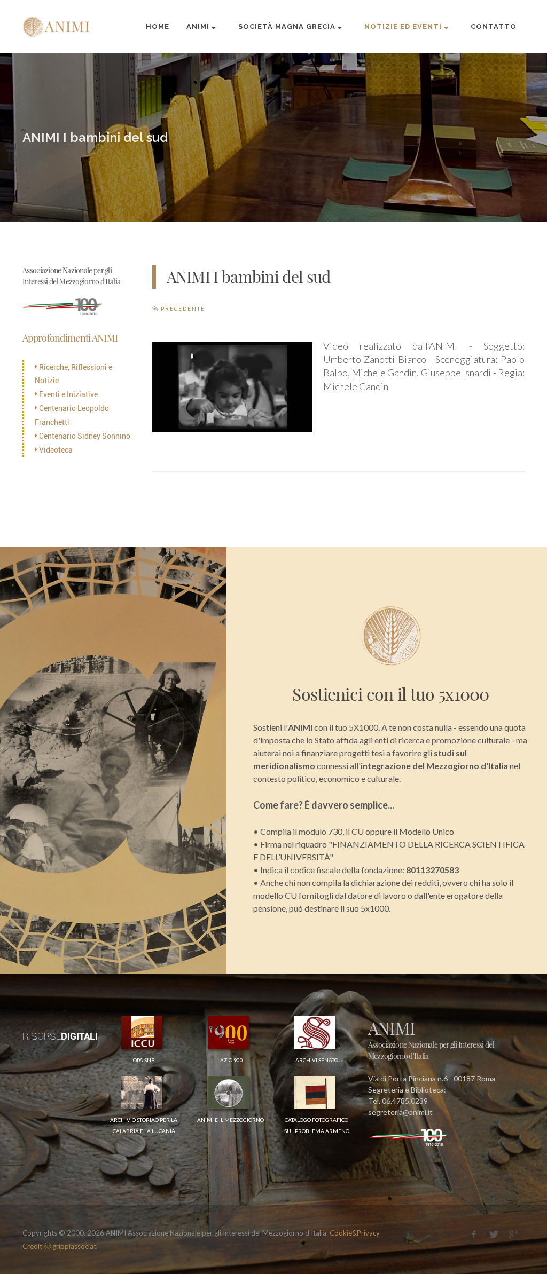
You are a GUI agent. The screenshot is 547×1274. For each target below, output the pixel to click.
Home (157, 26)
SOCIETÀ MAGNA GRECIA (286, 26)
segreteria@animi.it (400, 1112)
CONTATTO (494, 26)
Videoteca (55, 450)
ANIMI (197, 26)
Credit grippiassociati (60, 1246)
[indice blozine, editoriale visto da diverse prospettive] (100, 1246)
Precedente (182, 308)
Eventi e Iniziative (67, 394)
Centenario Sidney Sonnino (83, 436)
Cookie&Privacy (355, 1233)
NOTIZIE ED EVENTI (403, 26)
